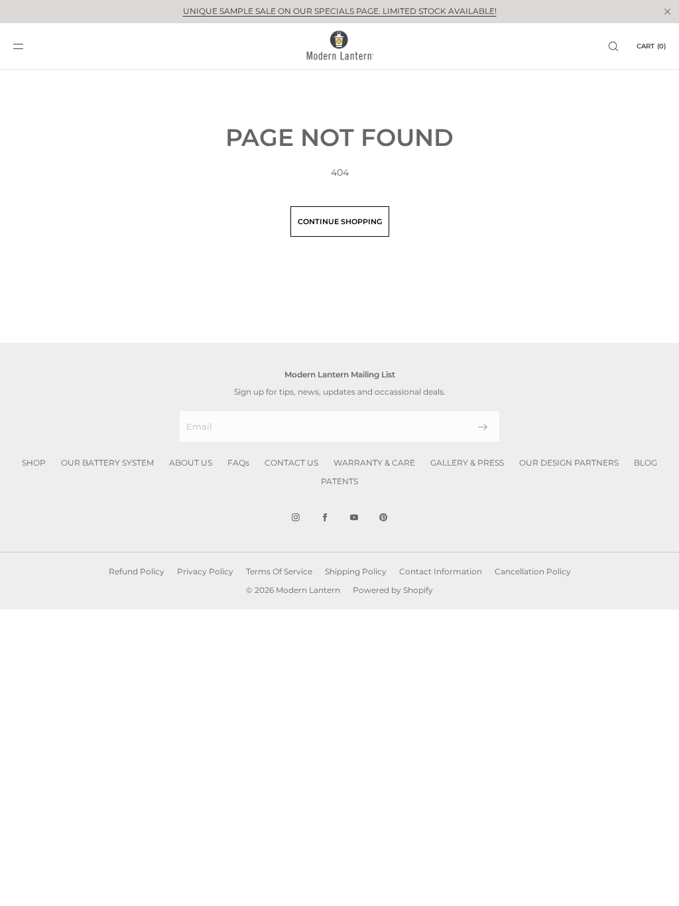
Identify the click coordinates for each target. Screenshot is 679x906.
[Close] (667, 11)
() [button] (651, 46)
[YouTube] (354, 517)
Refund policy (136, 571)
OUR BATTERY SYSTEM (107, 463)
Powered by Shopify (393, 590)
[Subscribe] (482, 427)
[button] (613, 46)
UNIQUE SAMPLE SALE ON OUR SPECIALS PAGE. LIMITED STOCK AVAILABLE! (340, 11)
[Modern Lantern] (339, 46)
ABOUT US (190, 463)
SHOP (34, 463)
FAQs (238, 463)
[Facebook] (325, 517)
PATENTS (339, 481)
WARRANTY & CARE (374, 463)
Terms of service (279, 571)
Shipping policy (356, 571)
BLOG (645, 463)
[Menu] (29, 46)
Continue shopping (340, 221)
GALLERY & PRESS (467, 463)
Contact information (440, 571)
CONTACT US (291, 463)
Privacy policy (205, 571)
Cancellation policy (533, 571)
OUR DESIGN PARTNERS (569, 463)
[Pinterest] (383, 517)
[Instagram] (295, 517)
